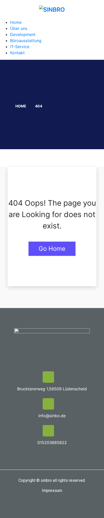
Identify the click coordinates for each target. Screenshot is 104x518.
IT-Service (19, 46)
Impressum (52, 490)
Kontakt (17, 52)
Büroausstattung (25, 40)
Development (23, 34)
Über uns (18, 28)
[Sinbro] (52, 9)
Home (15, 22)
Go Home (52, 248)
